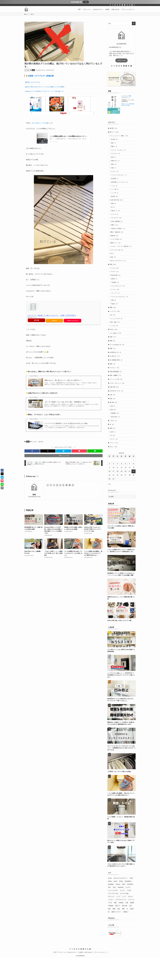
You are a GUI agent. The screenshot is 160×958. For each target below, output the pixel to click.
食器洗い (125, 912)
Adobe (110, 881)
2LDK (112, 432)
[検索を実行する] (134, 23)
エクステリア (116, 218)
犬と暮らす (115, 356)
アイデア (114, 271)
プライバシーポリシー (100, 952)
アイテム (114, 268)
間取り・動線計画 (116, 232)
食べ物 (113, 402)
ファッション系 (116, 379)
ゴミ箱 (129, 890)
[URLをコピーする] (2, 487)
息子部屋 (114, 178)
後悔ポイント (115, 243)
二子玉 (110, 902)
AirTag (121, 881)
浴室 (118, 909)
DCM (123, 884)
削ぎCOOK (115, 417)
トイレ (114, 186)
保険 (115, 902)
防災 (112, 398)
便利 (112, 364)
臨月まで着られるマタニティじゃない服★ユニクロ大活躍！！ (46, 87)
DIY (112, 315)
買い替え (41, 441)
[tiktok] (117, 5)
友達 (127, 902)
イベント (114, 443)
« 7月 (109, 484)
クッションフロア (116, 318)
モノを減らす (115, 333)
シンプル (114, 326)
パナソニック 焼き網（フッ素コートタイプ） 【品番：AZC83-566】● (51, 315)
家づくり (114, 132)
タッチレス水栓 (124, 893)
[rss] (129, 5)
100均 (131, 878)
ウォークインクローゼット (119, 296)
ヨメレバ (129, 97)
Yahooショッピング (72, 320)
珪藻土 (132, 909)
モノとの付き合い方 (117, 344)
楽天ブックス (125, 104)
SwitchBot (120, 887)
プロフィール (121, 60)
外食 (112, 406)
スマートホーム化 (116, 250)
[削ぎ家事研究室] (26, 9)
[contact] (132, 5)
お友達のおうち (115, 352)
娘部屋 (132, 902)
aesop (115, 881)
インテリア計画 (116, 239)
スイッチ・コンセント (118, 150)
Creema (118, 884)
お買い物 (114, 387)
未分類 (113, 128)
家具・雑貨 (115, 322)
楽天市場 (36, 320)
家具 (113, 157)
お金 (112, 394)
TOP (55, 952)
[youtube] (125, 5)
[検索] (134, 5)
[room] (120, 5)
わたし (113, 446)
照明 (113, 203)
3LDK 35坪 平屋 (116, 200)
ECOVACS (130, 884)
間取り (114, 146)
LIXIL (114, 887)
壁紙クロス (115, 161)
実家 (112, 348)
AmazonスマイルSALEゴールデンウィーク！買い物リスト (44, 91)
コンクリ (122, 890)
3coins (110, 878)
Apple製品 (111, 884)
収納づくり (115, 210)
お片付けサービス (116, 391)
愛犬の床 (124, 905)
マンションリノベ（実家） (119, 136)
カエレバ (34, 317)
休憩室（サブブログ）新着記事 (41, 75)
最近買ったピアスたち (32, 82)
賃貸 (112, 428)
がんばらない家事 (126, 96)
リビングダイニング (118, 286)
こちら (86, 2)
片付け (113, 329)
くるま (113, 420)
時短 (109, 909)
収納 (113, 264)
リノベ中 (114, 193)
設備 (113, 257)
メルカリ (110, 899)
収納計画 (114, 235)
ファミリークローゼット (119, 175)
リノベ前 (114, 189)
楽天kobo (131, 104)
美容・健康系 (115, 375)
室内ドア (117, 905)
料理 (113, 409)
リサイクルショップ (120, 899)
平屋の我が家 (115, 275)
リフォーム (131, 899)
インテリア (115, 153)
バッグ (118, 896)
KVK (109, 887)
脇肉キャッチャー (116, 912)
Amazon (54, 320)
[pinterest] (122, 5)
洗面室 (114, 304)
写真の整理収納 (116, 371)
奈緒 (34, 494)
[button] (32, 451)
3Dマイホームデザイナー (120, 878)
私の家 (114, 139)
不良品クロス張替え (118, 228)
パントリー (115, 293)
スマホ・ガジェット (117, 383)
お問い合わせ (88, 952)
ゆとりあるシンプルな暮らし (41, 123)
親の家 (114, 196)
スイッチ (114, 214)
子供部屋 (115, 282)
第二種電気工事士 (116, 360)
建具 (113, 143)
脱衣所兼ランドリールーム (119, 182)
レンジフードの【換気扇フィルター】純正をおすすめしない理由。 (66, 423)
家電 (112, 341)
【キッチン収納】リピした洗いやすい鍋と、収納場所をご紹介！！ (66, 402)
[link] (47, 485)
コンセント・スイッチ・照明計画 (120, 246)
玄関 (113, 168)
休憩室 (81, 952)
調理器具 (115, 413)
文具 (130, 905)
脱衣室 (114, 279)
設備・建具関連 (116, 221)
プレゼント (114, 368)
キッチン (34, 441)
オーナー (113, 439)
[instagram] (115, 5)
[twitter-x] (112, 5)
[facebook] (110, 5)
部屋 (113, 164)
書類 (114, 909)
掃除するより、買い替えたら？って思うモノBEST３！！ (63, 380)
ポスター (130, 896)
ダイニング (111, 896)
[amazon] (127, 5)
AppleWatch (128, 881)
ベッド (124, 896)
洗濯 (113, 337)
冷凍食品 (121, 902)
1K (112, 435)
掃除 (33, 70)
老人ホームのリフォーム (118, 260)
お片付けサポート (72, 952)
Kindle (128, 105)
